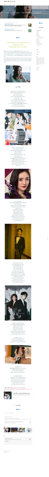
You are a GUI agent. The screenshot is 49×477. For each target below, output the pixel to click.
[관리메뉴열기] (47, 237)
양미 (43, 60)
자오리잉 (42, 62)
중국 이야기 (37, 34)
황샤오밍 (43, 61)
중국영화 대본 (38, 45)
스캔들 (37, 59)
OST (40, 62)
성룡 (41, 57)
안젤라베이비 (37, 63)
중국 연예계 (37, 60)
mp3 (39, 57)
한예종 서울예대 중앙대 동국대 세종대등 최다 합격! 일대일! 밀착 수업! (14, 30)
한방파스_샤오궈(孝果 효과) (40, 38)
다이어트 (41, 59)
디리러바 (40, 60)
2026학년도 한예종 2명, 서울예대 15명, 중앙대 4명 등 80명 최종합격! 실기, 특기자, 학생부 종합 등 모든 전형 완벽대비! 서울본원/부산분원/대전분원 (15, 25)
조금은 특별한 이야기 (38, 30)
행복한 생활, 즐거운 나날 (9, 1)
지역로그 (9, 4)
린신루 (39, 61)
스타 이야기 (37, 31)
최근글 (37, 51)
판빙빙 (43, 59)
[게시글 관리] (7, 413)
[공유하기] (6, 413)
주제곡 (44, 63)
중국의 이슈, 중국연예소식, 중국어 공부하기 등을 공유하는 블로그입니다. (13, 439)
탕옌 (42, 58)
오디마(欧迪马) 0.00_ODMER (40, 36)
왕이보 (40, 58)
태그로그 (14, 4)
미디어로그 (19, 4)
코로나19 (39, 59)
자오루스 (40, 63)
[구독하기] (47, 239)
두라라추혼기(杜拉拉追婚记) (40, 44)
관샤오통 (37, 64)
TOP (44, 451)
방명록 (23, 4)
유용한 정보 (37, 39)
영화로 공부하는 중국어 (39, 43)
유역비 (37, 62)
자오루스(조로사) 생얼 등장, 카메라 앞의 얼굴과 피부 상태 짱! (12, 418)
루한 (41, 58)
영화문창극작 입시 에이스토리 (9, 29)
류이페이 (37, 57)
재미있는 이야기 (38, 42)
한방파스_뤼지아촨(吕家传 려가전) (40, 37)
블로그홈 (5, 4)
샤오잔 (42, 60)
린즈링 (37, 61)
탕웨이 (43, 57)
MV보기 (41, 61)
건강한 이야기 (38, 35)
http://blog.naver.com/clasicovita (9, 28)
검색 (42, 1)
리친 (40, 57)
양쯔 (42, 63)
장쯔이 (39, 62)
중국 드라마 (37, 58)
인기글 (39, 51)
